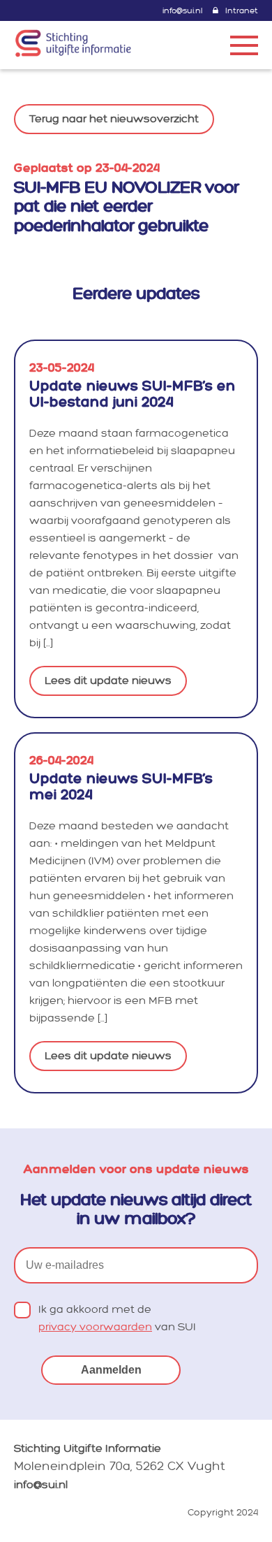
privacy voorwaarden (95, 1327)
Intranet (241, 11)
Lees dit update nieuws (108, 681)
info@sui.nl (182, 11)
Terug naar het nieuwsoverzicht (114, 119)
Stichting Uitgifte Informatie (87, 1448)
